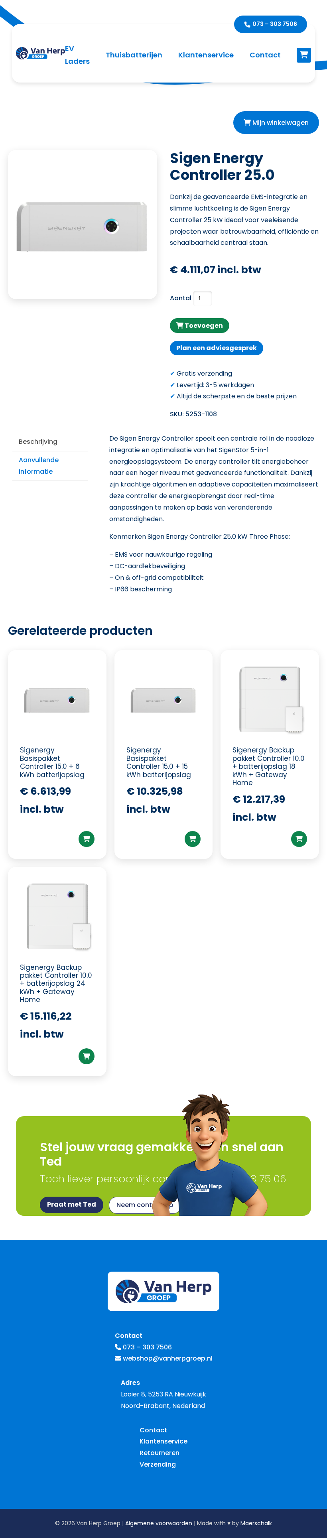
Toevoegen (203, 325)
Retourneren (159, 1452)
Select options (87, 839)
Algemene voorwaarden (158, 1523)
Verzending (158, 1464)
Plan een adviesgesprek (216, 347)
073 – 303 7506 (274, 24)
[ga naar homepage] (40, 53)
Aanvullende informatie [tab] (39, 465)
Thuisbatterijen (134, 55)
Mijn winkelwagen (280, 122)
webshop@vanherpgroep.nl (168, 1358)
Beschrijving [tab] (38, 441)
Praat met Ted (71, 1204)
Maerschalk (256, 1523)
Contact (265, 55)
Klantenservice (206, 55)
